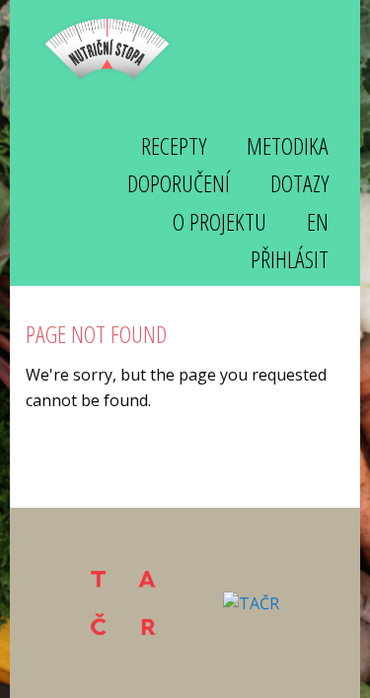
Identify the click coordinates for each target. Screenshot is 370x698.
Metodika (288, 145)
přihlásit (290, 259)
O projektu (219, 221)
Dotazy (299, 183)
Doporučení (178, 183)
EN (318, 221)
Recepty (173, 145)
